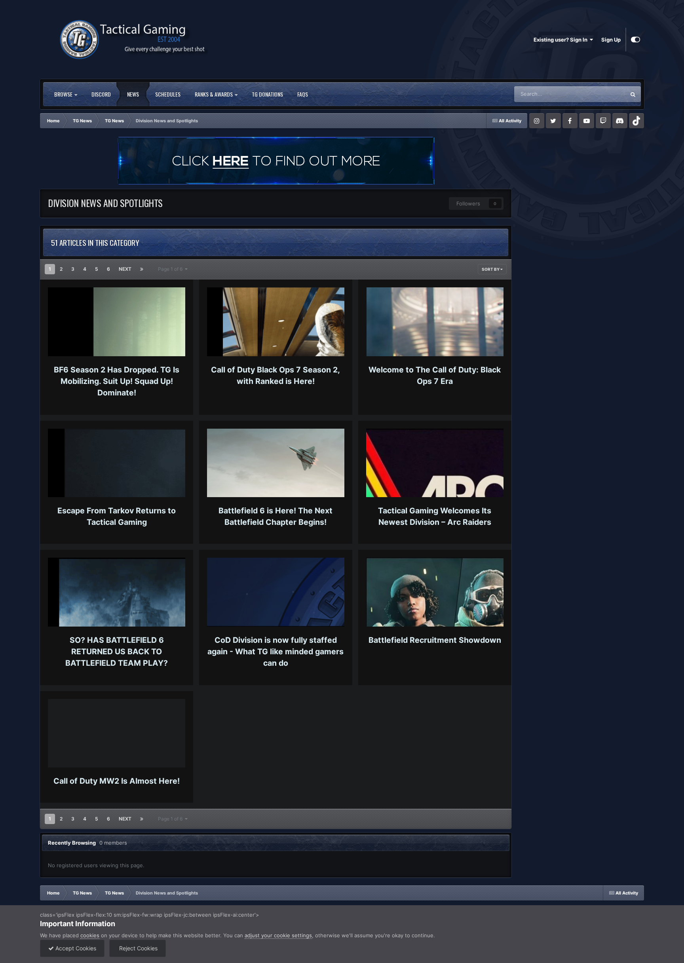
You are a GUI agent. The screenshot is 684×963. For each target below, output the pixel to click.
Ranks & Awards (214, 94)
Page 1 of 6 (171, 269)
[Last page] (141, 269)
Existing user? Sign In (562, 39)
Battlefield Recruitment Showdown (435, 640)
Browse (64, 94)
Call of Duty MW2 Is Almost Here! (116, 781)
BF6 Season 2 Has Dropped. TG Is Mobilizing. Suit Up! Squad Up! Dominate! (116, 381)
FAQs (302, 94)
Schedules (167, 94)
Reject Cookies (138, 948)
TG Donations (267, 94)
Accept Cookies (75, 948)
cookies (89, 935)
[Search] (633, 94)
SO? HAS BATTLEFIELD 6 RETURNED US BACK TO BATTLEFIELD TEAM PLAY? (116, 651)
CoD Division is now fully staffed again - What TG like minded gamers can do (275, 651)
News (133, 94)
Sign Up (611, 39)
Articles (605, 94)
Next (125, 269)
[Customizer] (635, 39)
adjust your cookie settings (278, 935)
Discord (101, 94)
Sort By (491, 269)
